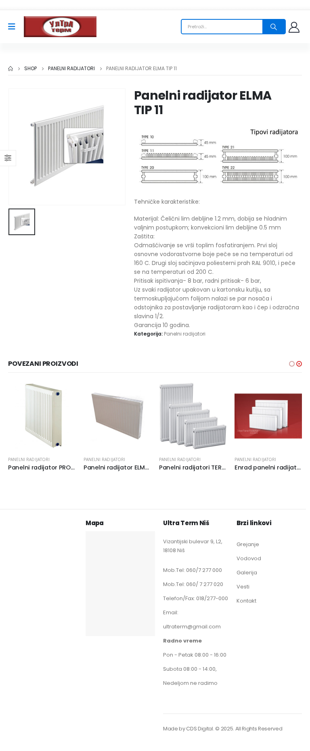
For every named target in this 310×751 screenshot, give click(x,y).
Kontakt (246, 601)
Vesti (243, 586)
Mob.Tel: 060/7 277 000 (192, 570)
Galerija (247, 572)
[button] (291, 364)
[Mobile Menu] (14, 26)
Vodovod (249, 558)
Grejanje (248, 544)
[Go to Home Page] (10, 68)
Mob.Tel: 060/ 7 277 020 (193, 584)
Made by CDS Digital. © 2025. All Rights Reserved (222, 728)
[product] (41, 416)
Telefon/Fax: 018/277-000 (195, 598)
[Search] (273, 26)
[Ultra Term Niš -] (60, 26)
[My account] (295, 26)
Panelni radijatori (184, 333)
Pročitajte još (62, 395)
